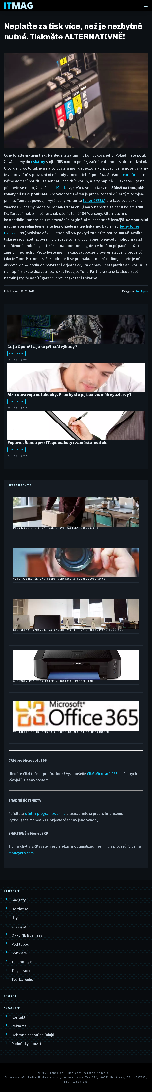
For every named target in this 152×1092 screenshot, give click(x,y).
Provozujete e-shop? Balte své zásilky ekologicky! (56, 528)
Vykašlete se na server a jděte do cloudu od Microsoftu (61, 732)
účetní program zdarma (45, 813)
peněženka (58, 188)
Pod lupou (141, 291)
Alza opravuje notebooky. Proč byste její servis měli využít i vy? (69, 394)
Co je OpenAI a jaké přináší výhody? (42, 346)
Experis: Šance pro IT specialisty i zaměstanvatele (57, 442)
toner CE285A (94, 200)
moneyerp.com (21, 853)
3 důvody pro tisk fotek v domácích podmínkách (53, 681)
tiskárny (38, 162)
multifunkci (132, 175)
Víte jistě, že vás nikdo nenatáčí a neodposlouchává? (59, 578)
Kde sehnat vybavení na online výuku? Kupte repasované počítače (68, 630)
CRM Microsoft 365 (102, 774)
